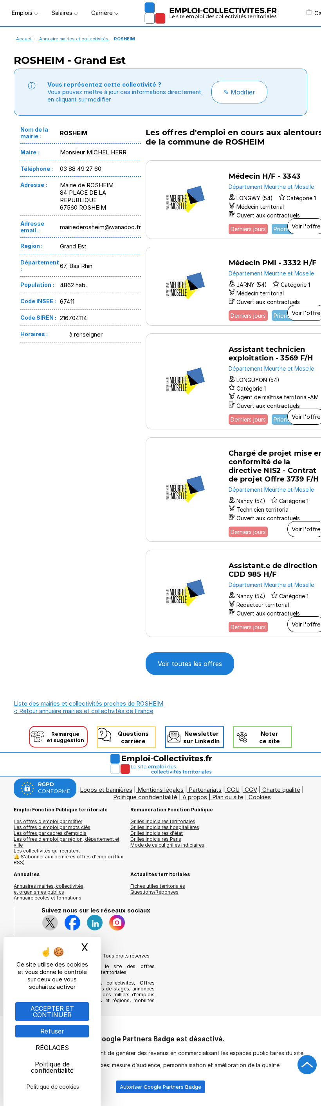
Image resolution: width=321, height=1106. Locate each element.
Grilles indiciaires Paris (155, 839)
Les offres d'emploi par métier (48, 821)
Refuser (52, 1031)
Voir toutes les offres (190, 664)
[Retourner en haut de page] (307, 1065)
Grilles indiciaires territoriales (162, 821)
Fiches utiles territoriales (157, 886)
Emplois (22, 12)
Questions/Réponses (154, 892)
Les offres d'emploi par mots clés (52, 827)
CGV (251, 789)
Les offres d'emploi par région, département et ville (66, 842)
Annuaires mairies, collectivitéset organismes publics (48, 889)
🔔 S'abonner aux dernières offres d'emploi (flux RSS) (68, 859)
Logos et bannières (106, 789)
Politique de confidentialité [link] (52, 1067)
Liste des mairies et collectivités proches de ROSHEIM (88, 703)
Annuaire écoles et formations (47, 898)
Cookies (260, 797)
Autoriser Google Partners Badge (160, 1087)
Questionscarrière (133, 737)
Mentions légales (160, 789)
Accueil (24, 39)
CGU (233, 789)
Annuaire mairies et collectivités (73, 39)
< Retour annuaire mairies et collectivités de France (83, 711)
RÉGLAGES (52, 1048)
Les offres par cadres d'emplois (50, 833)
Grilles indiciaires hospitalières (164, 827)
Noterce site (269, 737)
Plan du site (227, 797)
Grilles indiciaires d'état (156, 833)
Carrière (102, 12)
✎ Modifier (239, 92)
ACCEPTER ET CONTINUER (52, 1012)
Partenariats (205, 789)
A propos (194, 797)
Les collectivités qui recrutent (47, 851)
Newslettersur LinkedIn (201, 737)
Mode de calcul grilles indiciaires (167, 845)
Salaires (62, 12)
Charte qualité (281, 789)
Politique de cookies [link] (53, 1086)
